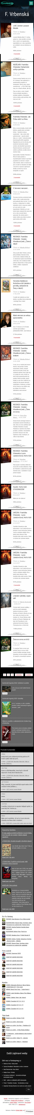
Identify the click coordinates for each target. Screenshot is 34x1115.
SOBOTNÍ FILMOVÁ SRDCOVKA (14, 957)
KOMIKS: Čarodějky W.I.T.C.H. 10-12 (15, 1001)
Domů (2, 21)
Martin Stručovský (25, 602)
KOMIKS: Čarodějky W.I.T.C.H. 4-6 (14, 1008)
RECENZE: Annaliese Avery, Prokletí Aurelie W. (18, 935)
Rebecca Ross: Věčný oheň (11, 1063)
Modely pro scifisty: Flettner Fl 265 (15, 1018)
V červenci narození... (21, 188)
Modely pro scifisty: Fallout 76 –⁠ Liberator (17, 1038)
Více (28, 1089)
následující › (19, 675)
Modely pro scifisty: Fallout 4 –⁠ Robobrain (17, 1041)
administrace (22, 1104)
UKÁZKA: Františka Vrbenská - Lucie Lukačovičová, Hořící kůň (22, 515)
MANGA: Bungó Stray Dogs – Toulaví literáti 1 (18, 989)
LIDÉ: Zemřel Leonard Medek (13, 789)
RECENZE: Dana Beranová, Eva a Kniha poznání (18, 919)
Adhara (3, 816)
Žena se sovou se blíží (21, 639)
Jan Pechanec (5, 782)
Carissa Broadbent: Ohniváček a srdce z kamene (16, 1066)
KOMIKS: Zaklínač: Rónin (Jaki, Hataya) (16, 997)
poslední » (29, 675)
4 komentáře (17, 226)
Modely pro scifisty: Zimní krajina (14, 1022)
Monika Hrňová (25, 247)
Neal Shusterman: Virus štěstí (11, 1069)
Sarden (6, 1098)
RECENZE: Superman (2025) (13, 953)
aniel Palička (14, 1102)
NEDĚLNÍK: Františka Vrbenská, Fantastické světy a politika (21, 67)
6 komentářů (17, 106)
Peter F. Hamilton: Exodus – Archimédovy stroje (16, 1083)
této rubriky (7, 833)
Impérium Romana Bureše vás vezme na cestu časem (17, 1086)
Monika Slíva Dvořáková (17, 1100)
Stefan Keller (19, 1110)
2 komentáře (17, 177)
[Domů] (7, 5)
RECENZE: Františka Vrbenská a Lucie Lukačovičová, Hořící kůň (22, 453)
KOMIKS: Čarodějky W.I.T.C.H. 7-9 (14, 1005)
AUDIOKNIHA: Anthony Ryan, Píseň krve (16, 931)
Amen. (3, 796)
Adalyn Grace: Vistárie (9, 1072)
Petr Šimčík (28, 1102)
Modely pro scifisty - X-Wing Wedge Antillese (17, 1030)
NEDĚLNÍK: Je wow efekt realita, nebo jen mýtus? (19, 823)
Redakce (22, 32)
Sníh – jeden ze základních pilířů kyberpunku (15, 1080)
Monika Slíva (24, 192)
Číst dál (5, 693)
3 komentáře (17, 54)
